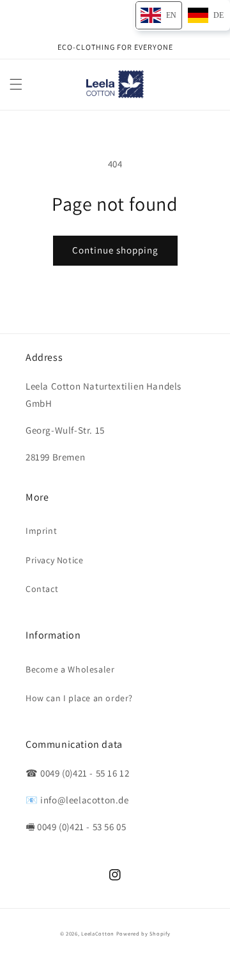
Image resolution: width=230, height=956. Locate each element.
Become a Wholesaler (70, 669)
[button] (16, 84)
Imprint (41, 530)
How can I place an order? (79, 698)
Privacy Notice (54, 560)
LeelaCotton (97, 933)
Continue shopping (115, 250)
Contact (42, 589)
